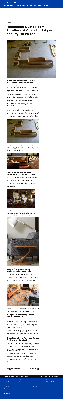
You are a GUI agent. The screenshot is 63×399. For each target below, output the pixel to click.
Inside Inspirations (11, 5)
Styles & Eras (29, 5)
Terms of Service (35, 381)
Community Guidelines (8, 396)
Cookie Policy (34, 383)
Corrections (6, 389)
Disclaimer (34, 384)
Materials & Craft (37, 5)
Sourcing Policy (7, 388)
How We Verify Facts (8, 384)
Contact (24, 5)
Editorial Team (6, 381)
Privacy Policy (34, 388)
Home (5, 5)
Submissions (6, 391)
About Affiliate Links (7, 393)
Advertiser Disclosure (50, 381)
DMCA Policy (34, 386)
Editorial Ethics (6, 386)
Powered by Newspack (24, 376)
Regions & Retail (7, 7)
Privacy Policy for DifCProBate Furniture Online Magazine (49, 376)
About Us (19, 5)
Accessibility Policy (7, 395)
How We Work (6, 383)
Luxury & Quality (46, 5)
